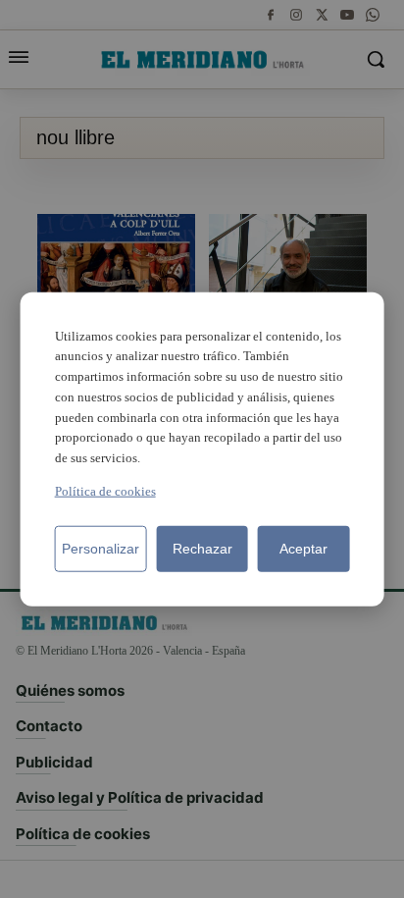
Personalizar (100, 548)
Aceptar (303, 548)
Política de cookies (105, 491)
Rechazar (202, 548)
